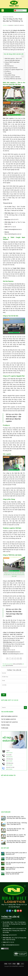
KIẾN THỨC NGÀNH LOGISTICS (9, 716)
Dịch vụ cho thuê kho (8, 16)
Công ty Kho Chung (10, 75)
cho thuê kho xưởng (20, 586)
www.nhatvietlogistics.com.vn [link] (15, 653)
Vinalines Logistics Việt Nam (12, 76)
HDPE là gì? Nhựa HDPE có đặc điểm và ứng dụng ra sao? (16, 853)
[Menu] (2, 10)
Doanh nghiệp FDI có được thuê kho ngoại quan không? (15, 868)
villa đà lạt (24, 957)
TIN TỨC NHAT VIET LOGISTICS (9, 722)
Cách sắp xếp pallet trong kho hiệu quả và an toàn (16, 863)
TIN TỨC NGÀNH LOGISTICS (8, 719)
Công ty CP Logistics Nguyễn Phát (14, 69)
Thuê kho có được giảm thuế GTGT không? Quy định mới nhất (14, 873)
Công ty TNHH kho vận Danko (13, 78)
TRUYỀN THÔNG (5, 725)
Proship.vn (8, 71)
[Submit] (25, 707)
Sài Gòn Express (9, 66)
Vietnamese (19, 10)
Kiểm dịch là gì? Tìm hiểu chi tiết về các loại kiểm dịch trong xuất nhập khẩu (16, 858)
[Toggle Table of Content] (22, 56)
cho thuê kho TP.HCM (14, 581)
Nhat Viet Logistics (19, 25)
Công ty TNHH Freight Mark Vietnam (12, 63)
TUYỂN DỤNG (4, 728)
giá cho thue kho (9, 665)
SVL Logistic (8, 73)
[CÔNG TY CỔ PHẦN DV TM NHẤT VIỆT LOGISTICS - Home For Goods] (14, 4)
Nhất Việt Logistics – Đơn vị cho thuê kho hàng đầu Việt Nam (13, 59)
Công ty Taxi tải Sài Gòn (11, 67)
